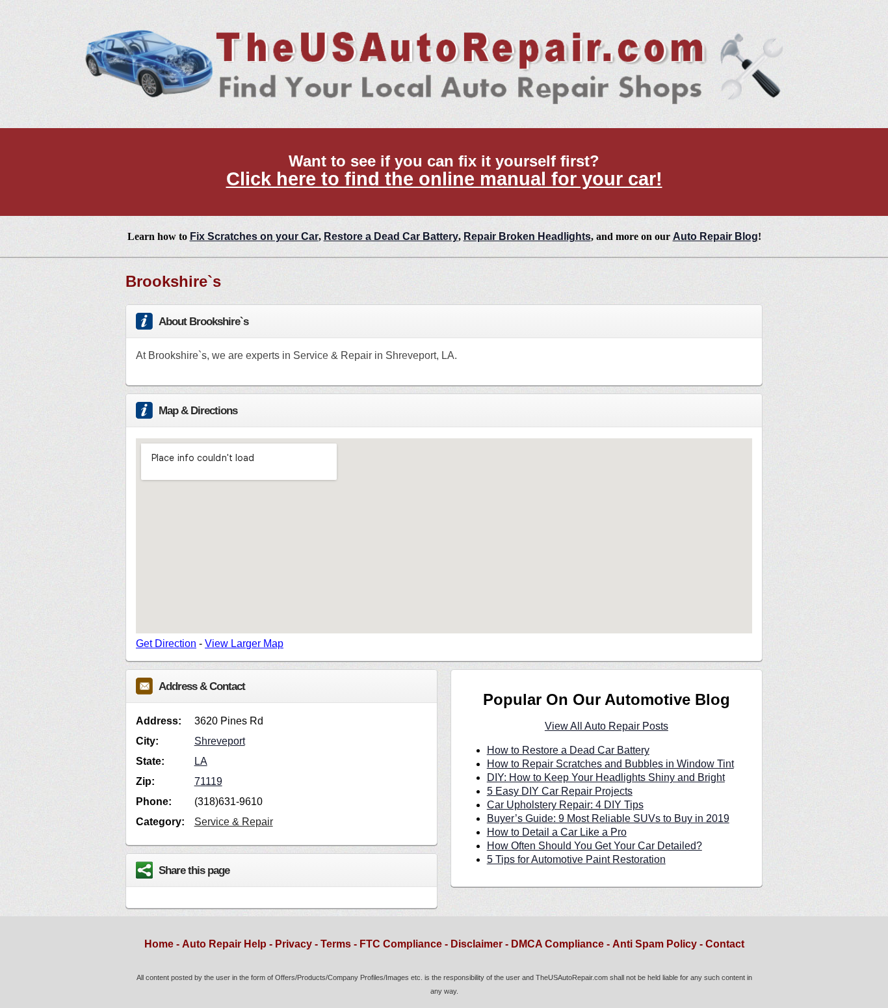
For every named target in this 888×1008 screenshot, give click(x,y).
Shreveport (219, 741)
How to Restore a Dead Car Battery (568, 750)
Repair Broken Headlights (527, 236)
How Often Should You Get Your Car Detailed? (594, 845)
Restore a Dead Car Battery (391, 236)
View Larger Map (244, 643)
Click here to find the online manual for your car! (444, 178)
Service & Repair (233, 821)
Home (159, 943)
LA (200, 761)
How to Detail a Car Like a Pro (557, 832)
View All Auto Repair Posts (606, 726)
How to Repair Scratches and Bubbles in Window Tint (610, 763)
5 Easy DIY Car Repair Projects (560, 791)
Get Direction (166, 643)
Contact (724, 943)
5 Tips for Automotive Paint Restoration (576, 859)
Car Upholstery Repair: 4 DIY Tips (565, 804)
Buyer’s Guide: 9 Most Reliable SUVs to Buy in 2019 (608, 818)
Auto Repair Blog (715, 236)
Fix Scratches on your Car (254, 236)
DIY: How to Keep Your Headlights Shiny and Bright (606, 777)
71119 (208, 781)
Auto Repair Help (224, 943)
